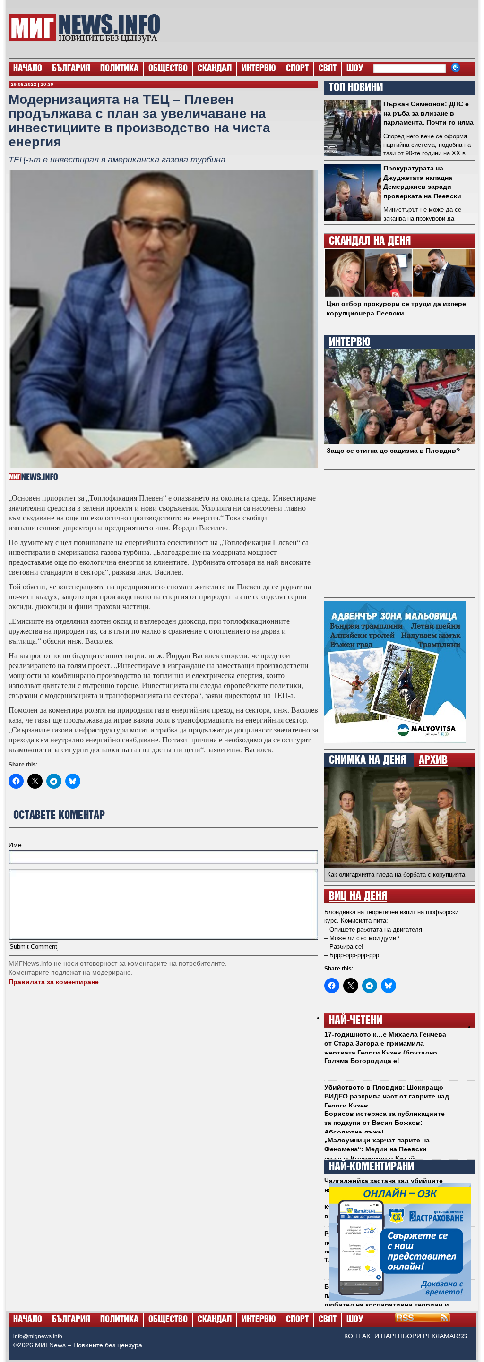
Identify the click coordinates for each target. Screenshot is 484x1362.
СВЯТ (328, 69)
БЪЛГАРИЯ (71, 69)
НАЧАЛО (27, 69)
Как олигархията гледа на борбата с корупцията (396, 874)
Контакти (361, 1336)
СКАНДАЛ (215, 69)
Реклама (438, 1336)
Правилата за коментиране (54, 982)
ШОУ (354, 69)
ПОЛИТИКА (119, 69)
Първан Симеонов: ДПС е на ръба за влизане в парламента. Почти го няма (428, 113)
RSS (460, 1336)
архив (433, 760)
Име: (16, 845)
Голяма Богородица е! (361, 1060)
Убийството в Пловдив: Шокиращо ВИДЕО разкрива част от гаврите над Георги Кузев (386, 1096)
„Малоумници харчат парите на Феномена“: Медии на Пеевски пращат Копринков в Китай (377, 1149)
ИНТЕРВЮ (259, 69)
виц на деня (358, 896)
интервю (350, 342)
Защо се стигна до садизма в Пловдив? (393, 450)
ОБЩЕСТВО (168, 69)
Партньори (401, 1336)
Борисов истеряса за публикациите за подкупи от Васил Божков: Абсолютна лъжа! (384, 1123)
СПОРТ (297, 69)
